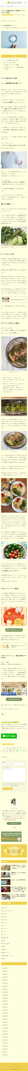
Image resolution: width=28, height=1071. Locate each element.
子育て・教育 (6, 943)
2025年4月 (5, 1016)
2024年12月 (5, 1028)
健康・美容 (8, 14)
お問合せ (18, 1066)
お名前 (4, 762)
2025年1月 (5, 1025)
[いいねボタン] (2, 714)
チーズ (4, 925)
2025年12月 (5, 992)
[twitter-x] (13, 827)
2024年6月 (5, 1046)
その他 (4, 913)
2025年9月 (5, 1001)
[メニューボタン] (25, 2)
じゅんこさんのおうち (8, 910)
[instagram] (15, 827)
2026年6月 (5, 974)
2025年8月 (5, 1004)
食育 (4, 958)
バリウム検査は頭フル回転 (11, 60)
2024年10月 (5, 1034)
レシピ (4, 934)
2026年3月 (5, 983)
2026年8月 (5, 968)
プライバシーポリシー (12, 1066)
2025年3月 (5, 1019)
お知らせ (5, 907)
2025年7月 (5, 1007)
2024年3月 (5, 1055)
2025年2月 (5, 1022)
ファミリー (5, 928)
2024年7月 (5, 1043)
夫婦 (4, 940)
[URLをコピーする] (24, 751)
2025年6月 (5, 1010)
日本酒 (4, 949)
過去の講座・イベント (8, 955)
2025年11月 (5, 995)
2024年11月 (5, 1031)
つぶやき (5, 916)
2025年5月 (5, 1013)
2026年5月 (5, 977)
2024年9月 (5, 1037)
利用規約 (12, 785)
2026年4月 (5, 980)
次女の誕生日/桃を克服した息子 (17, 299)
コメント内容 (6, 767)
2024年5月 (5, 1049)
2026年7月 (5, 971)
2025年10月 (5, 998)
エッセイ (5, 922)
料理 (12, 14)
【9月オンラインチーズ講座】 (12, 64)
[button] (4, 751)
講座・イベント (6, 952)
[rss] (15, 1064)
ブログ (4, 14)
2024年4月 (5, 1052)
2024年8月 (5, 1040)
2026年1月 (5, 989)
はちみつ (5, 919)
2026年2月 (5, 986)
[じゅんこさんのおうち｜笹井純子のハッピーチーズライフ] (14, 2)
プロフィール (14, 823)
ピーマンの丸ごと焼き (10, 62)
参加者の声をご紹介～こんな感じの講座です (17, 646)
